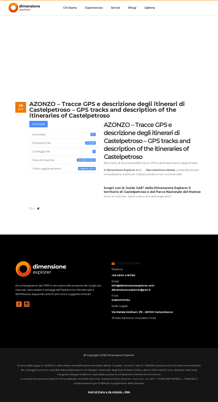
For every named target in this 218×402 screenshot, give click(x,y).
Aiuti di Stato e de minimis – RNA (109, 392)
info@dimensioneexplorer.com (133, 285)
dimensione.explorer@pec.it (131, 289)
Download (38, 124)
